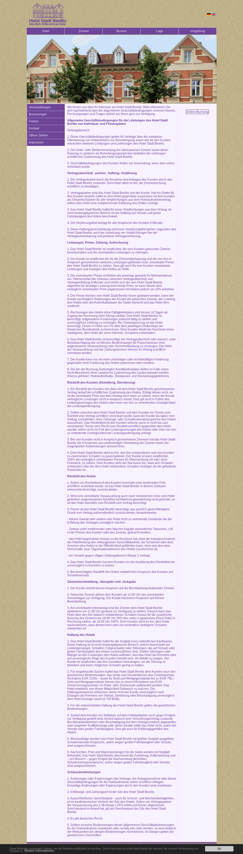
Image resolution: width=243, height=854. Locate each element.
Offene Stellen (38, 135)
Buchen (121, 31)
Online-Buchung (197, 111)
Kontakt (34, 128)
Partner (34, 121)
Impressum (36, 142)
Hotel (45, 31)
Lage (159, 31)
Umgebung (197, 31)
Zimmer (84, 31)
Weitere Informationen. (39, 850)
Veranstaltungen (40, 107)
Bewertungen (38, 114)
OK (219, 848)
